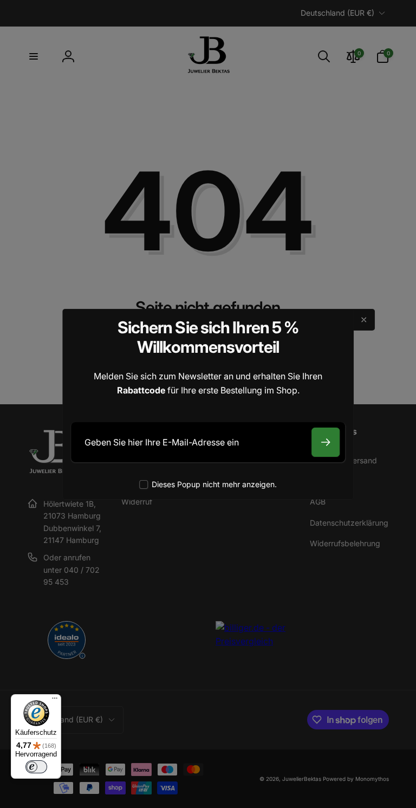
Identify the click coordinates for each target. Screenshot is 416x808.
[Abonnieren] (325, 442)
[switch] (36, 766)
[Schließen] (364, 320)
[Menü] (54, 700)
